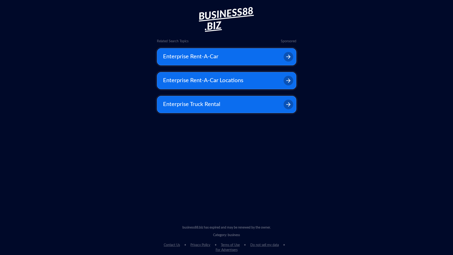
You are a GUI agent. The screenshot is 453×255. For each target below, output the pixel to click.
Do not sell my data (264, 245)
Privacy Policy (200, 245)
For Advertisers (227, 250)
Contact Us (172, 245)
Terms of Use (230, 245)
